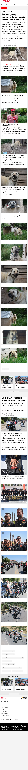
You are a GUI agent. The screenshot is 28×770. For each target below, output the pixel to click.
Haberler (4, 11)
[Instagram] (16, 719)
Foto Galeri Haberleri (10, 11)
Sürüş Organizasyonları (18, 671)
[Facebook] (10, 719)
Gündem (3, 4)
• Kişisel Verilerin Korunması (22, 729)
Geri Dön (4, 8)
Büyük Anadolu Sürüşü (14, 410)
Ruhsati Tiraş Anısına (7, 657)
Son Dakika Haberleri (5, 703)
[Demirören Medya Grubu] (24, 698)
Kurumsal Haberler (5, 715)
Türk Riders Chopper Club (8, 654)
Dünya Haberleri (4, 711)
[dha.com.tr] (5, 698)
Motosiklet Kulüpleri (7, 661)
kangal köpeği (6, 369)
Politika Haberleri (4, 707)
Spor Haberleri (4, 709)
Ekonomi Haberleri (5, 713)
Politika (7, 4)
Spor (12, 4)
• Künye (14, 729)
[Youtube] (18, 719)
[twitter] (13, 719)
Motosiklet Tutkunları (7, 667)
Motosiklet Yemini (7, 671)
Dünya (15, 4)
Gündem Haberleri (5, 705)
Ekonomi (20, 4)
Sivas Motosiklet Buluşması (9, 651)
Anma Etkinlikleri (17, 667)
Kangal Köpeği (13, 29)
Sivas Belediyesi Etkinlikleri (8, 664)
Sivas (3, 22)
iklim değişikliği (5, 64)
